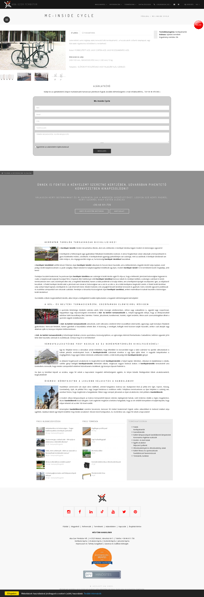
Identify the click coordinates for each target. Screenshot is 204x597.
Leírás (75, 33)
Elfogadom (12, 593)
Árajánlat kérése (135, 526)
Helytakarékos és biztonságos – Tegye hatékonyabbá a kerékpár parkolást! (59, 429)
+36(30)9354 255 (163, 4)
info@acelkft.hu (137, 92)
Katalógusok (145, 4)
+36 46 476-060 (153, 92)
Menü (7, 19)
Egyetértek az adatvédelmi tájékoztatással (52, 147)
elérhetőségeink (110, 372)
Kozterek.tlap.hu (110, 541)
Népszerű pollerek (140, 445)
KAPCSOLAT (119, 211)
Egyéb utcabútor (139, 443)
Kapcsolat (122, 526)
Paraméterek (89, 33)
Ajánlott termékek (173, 34)
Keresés (189, 4)
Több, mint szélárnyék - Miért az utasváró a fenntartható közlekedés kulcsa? (61, 452)
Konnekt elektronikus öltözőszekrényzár (106, 462)
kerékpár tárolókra (81, 276)
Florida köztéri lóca (98, 473)
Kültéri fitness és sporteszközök (145, 450)
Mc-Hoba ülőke (97, 451)
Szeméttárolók (138, 432)
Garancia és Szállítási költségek (116, 544)
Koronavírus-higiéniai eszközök (145, 437)
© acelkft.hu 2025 (101, 586)
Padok (135, 427)
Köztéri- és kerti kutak (141, 440)
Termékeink (129, 4)
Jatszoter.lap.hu (123, 541)
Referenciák (115, 4)
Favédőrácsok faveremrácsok (144, 453)
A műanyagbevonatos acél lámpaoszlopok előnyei (61, 474)
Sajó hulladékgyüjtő (99, 439)
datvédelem (111, 526)
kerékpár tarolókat (115, 289)
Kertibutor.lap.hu (81, 541)
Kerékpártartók (181, 32)
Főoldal (145, 16)
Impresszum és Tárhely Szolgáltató (89, 544)
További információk (92, 593)
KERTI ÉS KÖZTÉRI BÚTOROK (92, 211)
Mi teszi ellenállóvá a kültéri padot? (58, 462)
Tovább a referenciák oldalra (17, 173)
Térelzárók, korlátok (141, 456)
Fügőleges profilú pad (99, 428)
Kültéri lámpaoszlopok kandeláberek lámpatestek (152, 435)
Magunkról (100, 4)
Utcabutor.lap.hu (95, 541)
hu (197, 4)
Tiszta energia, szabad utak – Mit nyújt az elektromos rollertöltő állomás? (60, 440)
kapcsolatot (144, 412)
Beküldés (102, 151)
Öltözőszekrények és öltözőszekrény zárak (149, 448)
